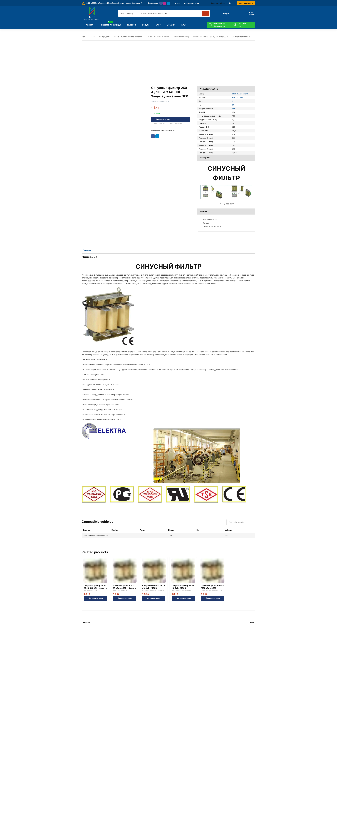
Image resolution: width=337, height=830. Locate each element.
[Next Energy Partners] (92, 13)
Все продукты (104, 37)
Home (84, 37)
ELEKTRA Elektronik (240, 94)
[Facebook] (161, 3)
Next (252, 622)
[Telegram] (168, 3)
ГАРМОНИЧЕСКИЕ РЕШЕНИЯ (158, 37)
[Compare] (168, 123)
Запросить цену (163, 119)
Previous (87, 622)
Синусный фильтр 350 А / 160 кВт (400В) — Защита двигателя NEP (153, 588)
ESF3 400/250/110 (239, 97)
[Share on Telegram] (157, 136)
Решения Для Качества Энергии (128, 37)
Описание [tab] (87, 250)
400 (233, 108)
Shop (92, 37)
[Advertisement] (168, 61)
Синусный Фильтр (181, 37)
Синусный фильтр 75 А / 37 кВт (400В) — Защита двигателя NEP (124, 588)
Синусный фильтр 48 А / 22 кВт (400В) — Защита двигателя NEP (95, 588)
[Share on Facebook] (153, 136)
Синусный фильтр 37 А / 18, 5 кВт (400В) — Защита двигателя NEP (183, 588)
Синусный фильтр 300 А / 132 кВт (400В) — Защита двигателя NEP (212, 588)
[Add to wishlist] (152, 123)
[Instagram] (164, 3)
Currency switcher (218, 3)
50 (233, 105)
